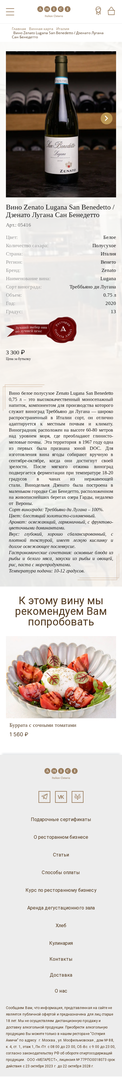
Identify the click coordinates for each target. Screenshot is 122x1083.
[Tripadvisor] (78, 797)
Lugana (108, 278)
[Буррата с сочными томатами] (61, 677)
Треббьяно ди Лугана (93, 287)
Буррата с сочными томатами (42, 725)
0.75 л (109, 295)
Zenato (109, 270)
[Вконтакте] (61, 797)
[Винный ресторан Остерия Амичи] (53, 12)
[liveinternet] (13, 1080)
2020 (110, 303)
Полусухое (104, 245)
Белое (109, 237)
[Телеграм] (44, 797)
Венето (108, 262)
